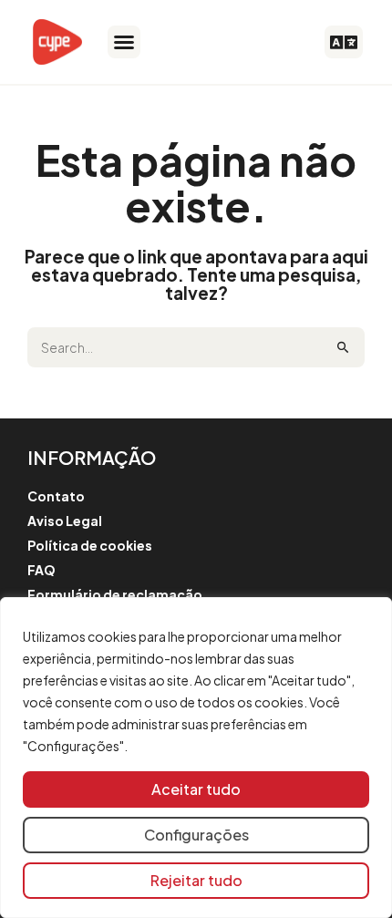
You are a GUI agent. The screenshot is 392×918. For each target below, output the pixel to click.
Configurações (196, 834)
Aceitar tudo (196, 789)
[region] (196, 757)
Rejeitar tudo (196, 880)
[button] (124, 42)
